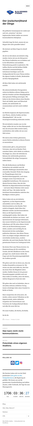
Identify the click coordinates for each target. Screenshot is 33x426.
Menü (28, 6)
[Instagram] (21, 363)
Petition (5, 412)
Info (4, 416)
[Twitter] (17, 363)
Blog (4, 404)
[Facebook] (13, 363)
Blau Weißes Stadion (8, 421)
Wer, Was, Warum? (8, 408)
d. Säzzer (7, 319)
